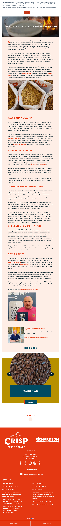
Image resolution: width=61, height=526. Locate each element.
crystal (15, 144)
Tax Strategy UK (37, 484)
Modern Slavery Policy (10, 486)
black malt (33, 165)
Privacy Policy (7, 484)
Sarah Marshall (26, 73)
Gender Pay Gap (37, 489)
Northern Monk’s (25, 264)
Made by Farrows (47, 523)
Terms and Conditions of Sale (43, 492)
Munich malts (22, 144)
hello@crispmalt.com (31, 456)
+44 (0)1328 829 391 (31, 454)
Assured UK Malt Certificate (42, 502)
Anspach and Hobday (14, 262)
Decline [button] (34, 12)
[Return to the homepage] (16, 440)
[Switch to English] (28, 518)
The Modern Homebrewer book (29, 290)
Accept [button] (27, 12)
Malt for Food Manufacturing (43, 504)
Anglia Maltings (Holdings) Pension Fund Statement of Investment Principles (12, 502)
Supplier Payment (8, 489)
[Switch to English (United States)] (32, 518)
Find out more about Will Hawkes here (36, 338)
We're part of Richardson (12, 492)
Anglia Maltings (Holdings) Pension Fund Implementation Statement (43, 497)
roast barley (42, 165)
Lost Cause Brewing (14, 138)
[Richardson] (47, 440)
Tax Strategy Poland (39, 486)
